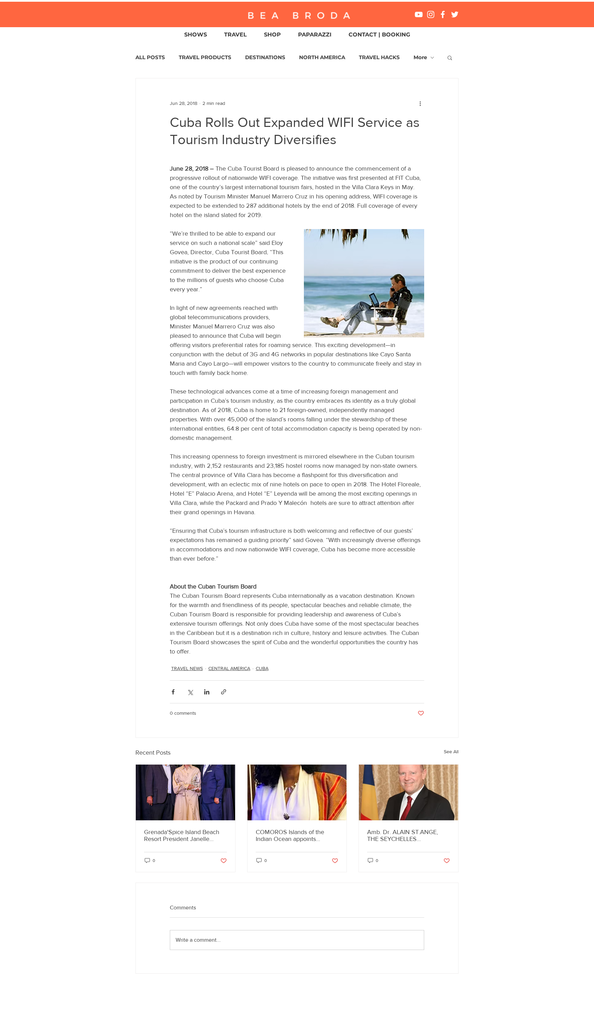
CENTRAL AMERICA (229, 668)
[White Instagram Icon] (431, 14)
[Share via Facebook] (173, 692)
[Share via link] (223, 692)
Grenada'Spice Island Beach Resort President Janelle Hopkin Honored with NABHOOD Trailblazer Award (183, 835)
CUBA (262, 668)
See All (451, 751)
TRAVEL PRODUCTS (205, 57)
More (420, 57)
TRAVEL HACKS (379, 57)
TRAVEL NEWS (187, 668)
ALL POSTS (150, 57)
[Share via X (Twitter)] (190, 692)
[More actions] (420, 103)
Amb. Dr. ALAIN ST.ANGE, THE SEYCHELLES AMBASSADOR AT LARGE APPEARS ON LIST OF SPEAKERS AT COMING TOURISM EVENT (403, 835)
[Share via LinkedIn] (207, 692)
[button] (450, 57)
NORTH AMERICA (322, 57)
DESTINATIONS (265, 57)
